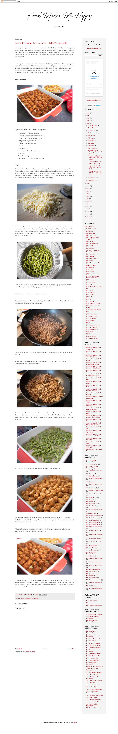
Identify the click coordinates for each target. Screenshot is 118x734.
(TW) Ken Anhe (90, 295)
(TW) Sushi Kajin (91, 318)
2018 (88, 191)
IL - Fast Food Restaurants (94, 562)
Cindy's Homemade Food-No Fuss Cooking (94, 397)
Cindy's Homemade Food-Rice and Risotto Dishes (93, 416)
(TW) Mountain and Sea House (93, 306)
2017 (88, 193)
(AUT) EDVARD (90, 226)
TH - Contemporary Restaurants (92, 669)
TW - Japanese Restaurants (94, 702)
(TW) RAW (89, 312)
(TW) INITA (89, 290)
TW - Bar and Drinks (92, 685)
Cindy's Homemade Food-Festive (93, 382)
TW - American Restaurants (94, 680)
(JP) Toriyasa (90, 256)
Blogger (74, 722)
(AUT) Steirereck (91, 229)
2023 (88, 120)
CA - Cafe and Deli (91, 488)
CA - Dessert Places (92, 504)
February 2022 (92, 178)
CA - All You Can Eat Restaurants (92, 467)
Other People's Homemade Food (94, 450)
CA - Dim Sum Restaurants (94, 506)
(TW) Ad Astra (90, 272)
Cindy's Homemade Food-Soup (93, 427)
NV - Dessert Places (92, 577)
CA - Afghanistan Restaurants (91, 461)
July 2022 (91, 138)
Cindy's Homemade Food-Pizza (93, 412)
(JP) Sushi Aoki (90, 254)
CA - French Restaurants (93, 516)
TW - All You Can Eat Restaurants (92, 677)
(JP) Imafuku (90, 246)
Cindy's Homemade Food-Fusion (93, 386)
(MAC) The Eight (91, 265)
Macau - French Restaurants (94, 666)
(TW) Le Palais (90, 297)
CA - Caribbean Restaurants (94, 490)
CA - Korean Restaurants (93, 530)
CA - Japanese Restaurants (94, 527)
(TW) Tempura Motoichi (93, 325)
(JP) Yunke (89, 261)
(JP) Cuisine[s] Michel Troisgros (92, 238)
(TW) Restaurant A (91, 314)
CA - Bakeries (90, 474)
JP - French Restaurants (93, 639)
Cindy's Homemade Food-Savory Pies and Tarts (93, 423)
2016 (88, 196)
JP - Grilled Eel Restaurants (94, 641)
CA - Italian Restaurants (93, 524)
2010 (88, 211)
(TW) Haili (89, 284)
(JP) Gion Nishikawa (92, 243)
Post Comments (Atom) (28, 651)
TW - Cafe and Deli (91, 687)
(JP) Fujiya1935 (90, 241)
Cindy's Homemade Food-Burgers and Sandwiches (93, 367)
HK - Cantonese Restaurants (91, 632)
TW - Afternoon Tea (92, 674)
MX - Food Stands (91, 600)
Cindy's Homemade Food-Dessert (93, 371)
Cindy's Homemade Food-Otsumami (93, 405)
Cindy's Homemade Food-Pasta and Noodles (93, 408)
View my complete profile (94, 48)
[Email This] (40, 595)
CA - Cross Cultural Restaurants (92, 500)
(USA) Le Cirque (91, 336)
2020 (88, 186)
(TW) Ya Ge (89, 332)
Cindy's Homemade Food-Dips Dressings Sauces (93, 374)
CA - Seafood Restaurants (93, 542)
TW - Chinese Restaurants (94, 689)
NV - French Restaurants (93, 580)
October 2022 (92, 130)
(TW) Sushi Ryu (90, 320)
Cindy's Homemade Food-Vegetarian (93, 439)
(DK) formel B (90, 231)
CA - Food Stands (91, 513)
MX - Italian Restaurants (93, 603)
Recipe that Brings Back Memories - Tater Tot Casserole (41, 42)
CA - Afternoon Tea (91, 464)
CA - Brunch (90, 482)
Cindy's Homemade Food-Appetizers (93, 348)
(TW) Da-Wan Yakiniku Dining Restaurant (92, 277)
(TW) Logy (89, 299)
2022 (88, 123)
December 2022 (93, 125)
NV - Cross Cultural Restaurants (92, 574)
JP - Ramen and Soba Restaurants (92, 650)
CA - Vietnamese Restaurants (91, 553)
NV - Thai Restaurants (92, 586)
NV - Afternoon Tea (91, 572)
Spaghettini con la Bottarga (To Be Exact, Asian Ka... (95, 151)
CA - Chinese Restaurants (93, 494)
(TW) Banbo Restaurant (93, 274)
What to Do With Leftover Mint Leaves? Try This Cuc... (95, 172)
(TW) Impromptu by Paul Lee (93, 287)
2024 (88, 118)
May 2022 (91, 143)
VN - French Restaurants (93, 708)
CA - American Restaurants (94, 470)
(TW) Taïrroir (90, 323)
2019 (88, 188)
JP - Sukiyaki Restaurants (93, 653)
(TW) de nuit (90, 280)
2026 (88, 113)
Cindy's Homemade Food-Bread (93, 359)
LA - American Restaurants (94, 566)
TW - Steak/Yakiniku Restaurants (92, 704)
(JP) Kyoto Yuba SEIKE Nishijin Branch (93, 251)
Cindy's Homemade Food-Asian (93, 352)
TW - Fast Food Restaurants (94, 695)
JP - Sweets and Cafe (92, 658)
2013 (88, 204)
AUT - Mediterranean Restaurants (92, 617)
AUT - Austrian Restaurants (94, 614)
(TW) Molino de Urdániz (93, 303)
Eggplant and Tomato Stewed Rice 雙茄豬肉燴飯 (95, 167)
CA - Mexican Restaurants (94, 538)
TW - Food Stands (91, 697)
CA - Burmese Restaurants (94, 484)
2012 (88, 206)
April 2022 (91, 145)
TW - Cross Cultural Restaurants (92, 692)
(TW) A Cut (89, 269)
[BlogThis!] (42, 595)
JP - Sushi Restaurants (92, 656)
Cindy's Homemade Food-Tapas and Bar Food (93, 435)
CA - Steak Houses (91, 545)
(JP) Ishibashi (90, 248)
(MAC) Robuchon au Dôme (94, 263)
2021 (88, 183)
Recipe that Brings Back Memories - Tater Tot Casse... (95, 157)
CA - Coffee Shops (91, 498)
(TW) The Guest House (93, 327)
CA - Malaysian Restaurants (94, 534)
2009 (88, 214)
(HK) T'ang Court (91, 235)
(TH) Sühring (90, 267)
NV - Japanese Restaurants (94, 582)
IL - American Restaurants (94, 558)
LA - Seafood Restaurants (93, 569)
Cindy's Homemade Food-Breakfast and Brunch (93, 363)
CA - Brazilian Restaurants (94, 478)
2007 (88, 219)
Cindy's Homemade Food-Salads (93, 420)
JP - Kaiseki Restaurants (93, 645)
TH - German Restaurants (94, 672)
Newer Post (18, 648)
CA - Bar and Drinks (92, 476)
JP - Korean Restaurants (93, 647)
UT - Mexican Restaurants (94, 588)
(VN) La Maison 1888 (92, 338)
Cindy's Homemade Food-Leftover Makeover (93, 389)
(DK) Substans (90, 233)
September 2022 (93, 133)
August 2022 (92, 135)
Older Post (71, 648)
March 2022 (91, 148)
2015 (88, 198)
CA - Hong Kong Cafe (92, 520)
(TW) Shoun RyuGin (92, 316)
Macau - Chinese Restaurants (91, 663)
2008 (88, 216)
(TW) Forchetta (90, 282)
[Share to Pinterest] (46, 595)
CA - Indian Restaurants (93, 522)
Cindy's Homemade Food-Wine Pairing (93, 446)
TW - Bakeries (90, 682)
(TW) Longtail (90, 301)
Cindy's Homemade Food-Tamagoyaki (93, 431)
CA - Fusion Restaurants (93, 518)
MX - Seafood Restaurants (94, 605)
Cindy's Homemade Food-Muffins (93, 393)
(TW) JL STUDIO (91, 292)
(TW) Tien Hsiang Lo (92, 329)
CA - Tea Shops (90, 548)
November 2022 (93, 128)
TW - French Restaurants (93, 699)
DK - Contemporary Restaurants (92, 621)
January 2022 (92, 180)
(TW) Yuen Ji (90, 334)
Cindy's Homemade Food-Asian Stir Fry (93, 356)
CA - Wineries (90, 556)
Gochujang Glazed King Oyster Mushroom (95, 162)
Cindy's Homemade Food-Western (29, 598)
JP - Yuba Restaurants (92, 660)
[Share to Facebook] (45, 595)
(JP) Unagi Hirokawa (92, 258)
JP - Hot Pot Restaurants (93, 643)
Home (45, 648)
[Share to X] (43, 595)
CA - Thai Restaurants (92, 550)
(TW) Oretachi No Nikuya (93, 309)
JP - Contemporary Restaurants (91, 635)
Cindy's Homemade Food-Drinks (93, 378)
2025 (88, 115)
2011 (88, 209)
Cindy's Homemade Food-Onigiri (93, 401)
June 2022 (91, 140)
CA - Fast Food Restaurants (94, 510)
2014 (88, 201)
